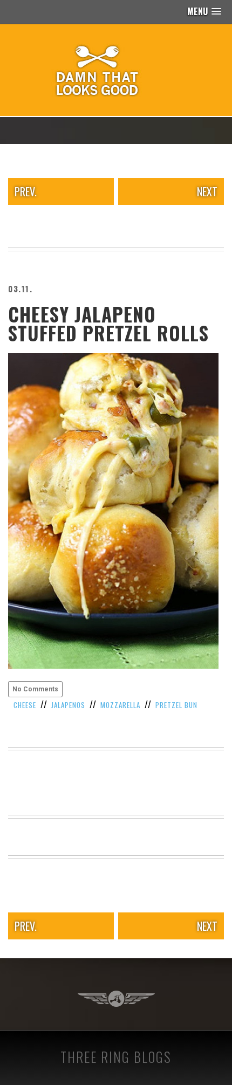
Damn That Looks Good (116, 70)
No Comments (35, 689)
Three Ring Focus (116, 999)
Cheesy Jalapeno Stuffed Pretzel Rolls (108, 323)
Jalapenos (68, 704)
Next (207, 191)
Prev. (26, 191)
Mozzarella (120, 704)
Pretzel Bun (176, 704)
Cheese (24, 704)
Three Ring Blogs (116, 1057)
